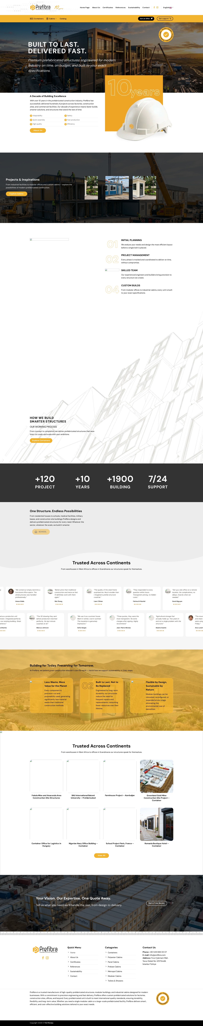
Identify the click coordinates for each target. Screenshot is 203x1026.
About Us (96, 7)
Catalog (63, 19)
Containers (39, 19)
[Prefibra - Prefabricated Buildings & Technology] (40, 7)
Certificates (108, 7)
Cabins (52, 19)
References (121, 7)
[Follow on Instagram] (157, 7)
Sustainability (134, 7)
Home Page (85, 7)
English (166, 7)
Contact (146, 7)
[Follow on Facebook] (154, 7)
